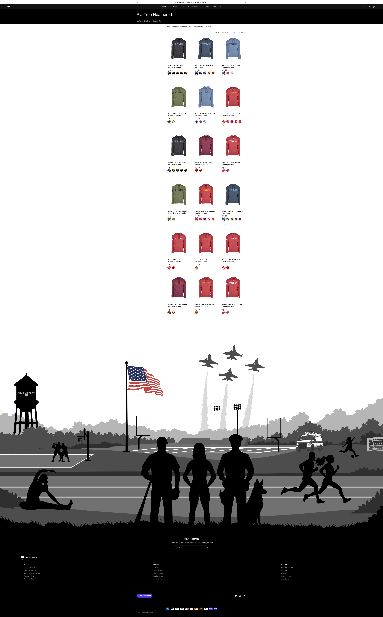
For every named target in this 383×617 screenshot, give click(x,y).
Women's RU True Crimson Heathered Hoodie (232, 305)
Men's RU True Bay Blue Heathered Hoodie (231, 66)
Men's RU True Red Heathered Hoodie (175, 261)
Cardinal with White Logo (236, 121)
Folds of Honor (158, 573)
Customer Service (30, 567)
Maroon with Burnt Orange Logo (196, 170)
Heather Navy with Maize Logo (228, 219)
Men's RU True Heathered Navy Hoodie (204, 66)
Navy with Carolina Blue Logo (196, 73)
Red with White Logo (169, 267)
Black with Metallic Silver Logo (181, 73)
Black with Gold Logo (173, 73)
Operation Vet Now (159, 579)
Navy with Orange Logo (209, 73)
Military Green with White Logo (173, 121)
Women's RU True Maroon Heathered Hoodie (177, 305)
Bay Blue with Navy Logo (223, 73)
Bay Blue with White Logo (232, 73)
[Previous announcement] (137, 2)
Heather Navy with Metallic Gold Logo (232, 219)
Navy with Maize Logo (200, 73)
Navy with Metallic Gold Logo (204, 73)
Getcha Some (286, 576)
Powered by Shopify (152, 612)
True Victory (144, 612)
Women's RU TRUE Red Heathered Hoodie (231, 261)
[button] (165, 7)
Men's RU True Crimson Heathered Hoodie (231, 163)
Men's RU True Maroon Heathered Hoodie (203, 163)
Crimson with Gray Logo (228, 170)
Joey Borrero (285, 579)
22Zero (155, 567)
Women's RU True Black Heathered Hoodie (177, 163)
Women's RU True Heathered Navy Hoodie (233, 212)
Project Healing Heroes (161, 582)
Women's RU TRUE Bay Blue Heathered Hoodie (205, 115)
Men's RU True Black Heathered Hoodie (175, 66)
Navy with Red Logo (213, 73)
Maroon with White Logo (200, 170)
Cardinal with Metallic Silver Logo (228, 121)
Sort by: (217, 32)
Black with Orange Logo (185, 73)
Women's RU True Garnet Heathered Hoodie (204, 305)
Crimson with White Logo (223, 170)
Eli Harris (284, 573)
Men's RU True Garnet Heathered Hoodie (203, 261)
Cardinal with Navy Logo (232, 121)
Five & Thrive (157, 570)
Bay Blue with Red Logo (228, 73)
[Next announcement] (245, 2)
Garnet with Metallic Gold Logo (196, 267)
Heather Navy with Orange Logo (236, 219)
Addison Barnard (287, 567)
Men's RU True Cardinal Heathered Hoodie (231, 115)
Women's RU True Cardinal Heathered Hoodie (205, 212)
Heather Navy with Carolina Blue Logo (223, 219)
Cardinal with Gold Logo (223, 121)
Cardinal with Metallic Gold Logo (240, 121)
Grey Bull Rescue (159, 576)
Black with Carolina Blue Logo (169, 73)
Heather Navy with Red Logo (240, 219)
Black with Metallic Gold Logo (177, 73)
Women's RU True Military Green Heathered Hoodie (177, 212)
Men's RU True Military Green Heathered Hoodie (179, 115)
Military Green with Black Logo (169, 121)
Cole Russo (285, 570)
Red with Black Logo (173, 267)
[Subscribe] (207, 548)
